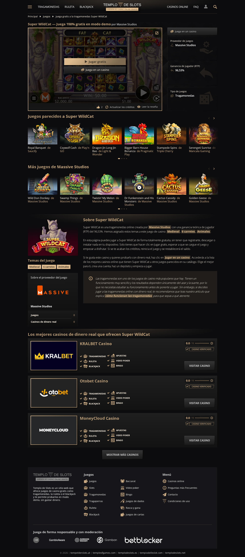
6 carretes (188, 231)
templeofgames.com (104, 552)
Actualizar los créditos (122, 107)
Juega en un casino (185, 31)
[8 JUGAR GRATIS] (107, 133)
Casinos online (177, 7)
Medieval (173, 231)
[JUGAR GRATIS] (42, 133)
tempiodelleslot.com (151, 552)
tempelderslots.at (80, 552)
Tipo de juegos (178, 91)
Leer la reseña (150, 106)
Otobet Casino (94, 381)
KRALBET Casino (96, 343)
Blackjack (86, 7)
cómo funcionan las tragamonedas (128, 296)
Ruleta (69, 7)
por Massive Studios (124, 24)
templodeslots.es (127, 552)
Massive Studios (159, 227)
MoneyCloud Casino (99, 418)
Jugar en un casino (177, 257)
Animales (203, 231)
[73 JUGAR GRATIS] (203, 133)
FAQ (196, 7)
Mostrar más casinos (122, 455)
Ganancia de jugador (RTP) (185, 66)
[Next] (214, 118)
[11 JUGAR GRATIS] (75, 133)
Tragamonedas (48, 7)
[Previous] (209, 118)
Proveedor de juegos (181, 40)
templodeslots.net (175, 552)
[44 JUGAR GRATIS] (139, 133)
